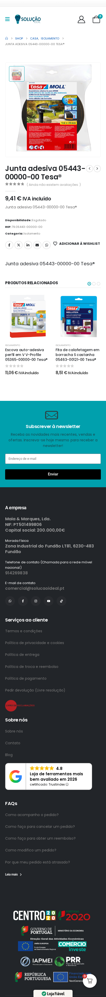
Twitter (18, 245)
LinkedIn (28, 245)
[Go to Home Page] (6, 38)
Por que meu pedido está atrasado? (37, 881)
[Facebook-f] (23, 621)
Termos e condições (23, 650)
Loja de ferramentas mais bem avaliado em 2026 (56, 796)
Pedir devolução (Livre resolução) (35, 710)
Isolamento (32, 233)
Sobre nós (14, 751)
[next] (97, 168)
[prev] (89, 168)
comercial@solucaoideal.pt (34, 608)
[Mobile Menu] (9, 19)
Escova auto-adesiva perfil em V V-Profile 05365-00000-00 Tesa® (26, 354)
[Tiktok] (61, 621)
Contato (12, 762)
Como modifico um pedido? (30, 869)
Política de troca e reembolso (31, 686)
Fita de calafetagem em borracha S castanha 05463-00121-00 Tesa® (77, 354)
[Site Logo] (28, 19)
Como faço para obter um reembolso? (40, 858)
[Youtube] (49, 621)
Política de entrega (22, 674)
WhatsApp (46, 245)
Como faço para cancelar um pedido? (40, 846)
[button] (89, 283)
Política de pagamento (26, 698)
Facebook (9, 245)
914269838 (16, 593)
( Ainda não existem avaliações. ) (54, 184)
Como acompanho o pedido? (32, 834)
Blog (9, 774)
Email (37, 245)
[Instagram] (36, 621)
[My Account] (81, 19)
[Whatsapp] (10, 621)
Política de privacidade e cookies (34, 662)
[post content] (27, 316)
